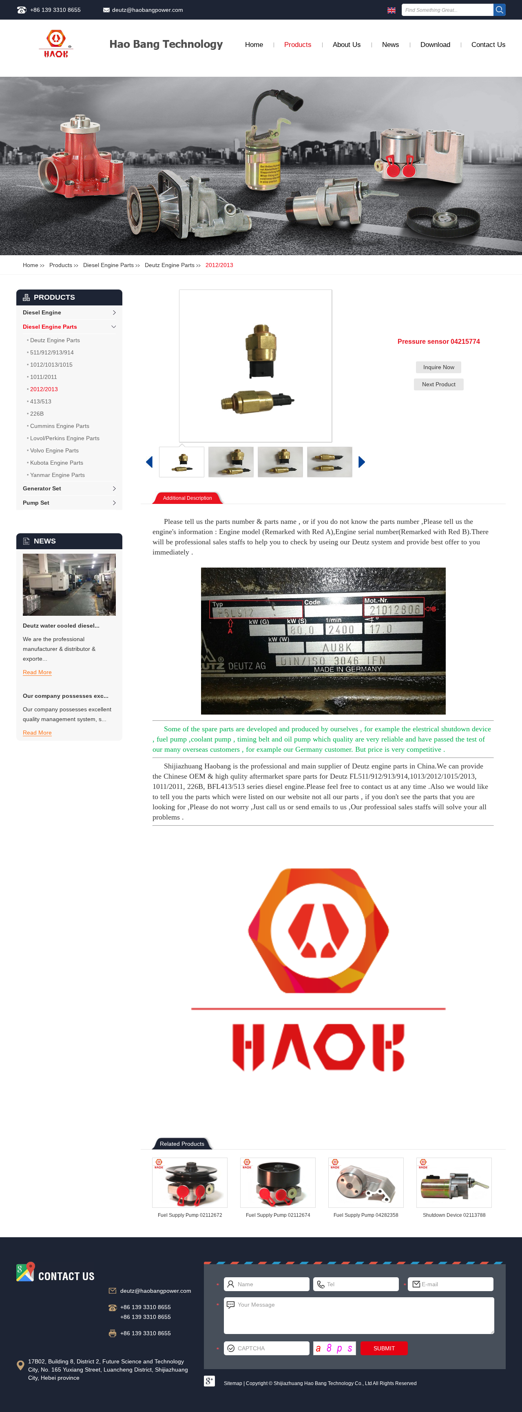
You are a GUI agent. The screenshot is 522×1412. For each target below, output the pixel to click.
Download (435, 45)
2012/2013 (219, 265)
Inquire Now (438, 367)
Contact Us (488, 45)
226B (37, 413)
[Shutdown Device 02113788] (454, 1183)
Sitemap (233, 1383)
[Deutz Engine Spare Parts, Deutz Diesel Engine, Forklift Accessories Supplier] (56, 49)
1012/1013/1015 (51, 364)
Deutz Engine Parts (170, 265)
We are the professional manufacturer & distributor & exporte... (59, 649)
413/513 (40, 401)
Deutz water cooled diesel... (61, 625)
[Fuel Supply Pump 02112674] (278, 1183)
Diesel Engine (42, 312)
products (54, 297)
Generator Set (42, 488)
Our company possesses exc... (65, 696)
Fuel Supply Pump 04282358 (366, 1215)
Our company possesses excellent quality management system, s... (67, 714)
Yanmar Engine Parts (57, 475)
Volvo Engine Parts (54, 450)
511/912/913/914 (52, 352)
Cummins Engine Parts (59, 426)
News (390, 45)
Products (298, 45)
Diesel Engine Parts (108, 265)
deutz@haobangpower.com (147, 10)
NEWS (45, 541)
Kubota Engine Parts (56, 462)
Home (254, 45)
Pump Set (36, 502)
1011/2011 (43, 377)
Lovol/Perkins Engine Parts (65, 438)
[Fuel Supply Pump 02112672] (190, 1183)
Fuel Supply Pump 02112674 (278, 1215)
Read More (37, 672)
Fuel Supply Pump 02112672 (190, 1215)
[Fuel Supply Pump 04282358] (366, 1183)
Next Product (439, 384)
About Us (347, 45)
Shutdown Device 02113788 (454, 1215)
